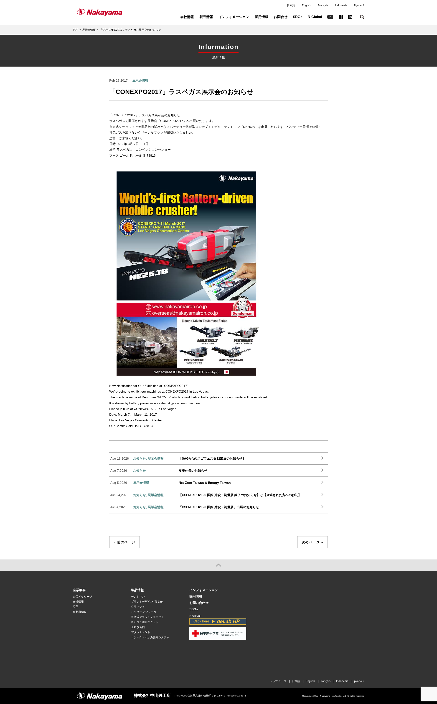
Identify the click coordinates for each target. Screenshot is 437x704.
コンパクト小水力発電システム (150, 637)
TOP (75, 29)
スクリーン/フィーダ (143, 612)
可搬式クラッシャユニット (147, 617)
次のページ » (312, 542)
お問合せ (280, 17)
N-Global (315, 17)
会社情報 (187, 17)
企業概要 (79, 590)
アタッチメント (140, 632)
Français (323, 5)
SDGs (297, 17)
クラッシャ (138, 606)
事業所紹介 (79, 612)
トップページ (278, 681)
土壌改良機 (138, 627)
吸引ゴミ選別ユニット (144, 622)
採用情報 (261, 17)
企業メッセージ (82, 596)
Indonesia (341, 5)
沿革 (75, 606)
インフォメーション (233, 17)
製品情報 (206, 17)
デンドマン (138, 596)
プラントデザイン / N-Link (147, 601)
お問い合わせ (198, 603)
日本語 (291, 5)
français (325, 681)
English (306, 5)
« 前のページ (124, 542)
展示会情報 (89, 29)
